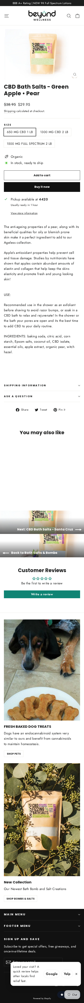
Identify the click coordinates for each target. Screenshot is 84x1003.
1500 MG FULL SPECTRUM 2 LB (29, 143)
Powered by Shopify (42, 998)
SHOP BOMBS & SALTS (20, 898)
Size (7, 124)
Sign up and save (22, 939)
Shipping (9, 111)
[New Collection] (42, 819)
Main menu (14, 914)
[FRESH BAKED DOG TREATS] (42, 670)
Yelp (67, 973)
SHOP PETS (14, 753)
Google (52, 973)
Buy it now (42, 187)
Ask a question (18, 396)
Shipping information (25, 385)
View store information (24, 213)
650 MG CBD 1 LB (20, 132)
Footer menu (17, 926)
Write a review (42, 594)
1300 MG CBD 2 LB (54, 132)
